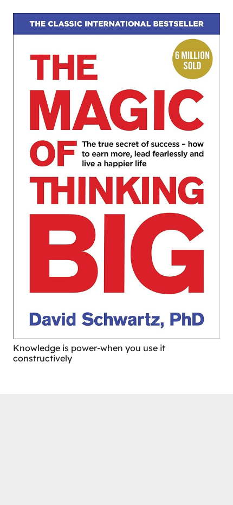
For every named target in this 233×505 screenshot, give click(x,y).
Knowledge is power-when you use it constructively (89, 353)
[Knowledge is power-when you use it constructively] (116, 176)
